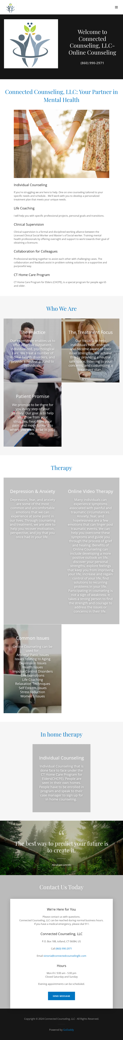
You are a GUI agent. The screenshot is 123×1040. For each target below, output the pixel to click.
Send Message (61, 996)
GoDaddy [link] (68, 1029)
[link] (11, 7)
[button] (116, 7)
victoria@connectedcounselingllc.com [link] (65, 955)
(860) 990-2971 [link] (92, 63)
